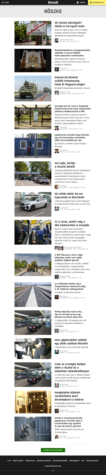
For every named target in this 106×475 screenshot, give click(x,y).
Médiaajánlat (74, 461)
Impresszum (30, 461)
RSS (83, 461)
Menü (7, 2)
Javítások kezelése (44, 461)
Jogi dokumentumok (60, 461)
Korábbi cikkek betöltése (53, 450)
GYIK (9, 461)
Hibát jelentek (18, 461)
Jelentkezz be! (98, 2)
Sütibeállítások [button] (92, 461)
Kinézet (83, 2)
